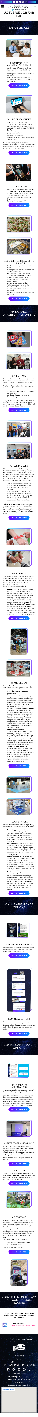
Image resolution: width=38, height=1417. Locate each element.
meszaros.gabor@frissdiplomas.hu (24, 1325)
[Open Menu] (2, 6)
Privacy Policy (19, 1356)
